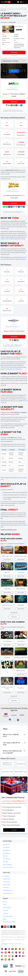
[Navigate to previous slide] (3, 764)
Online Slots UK (6, 876)
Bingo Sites (5, 856)
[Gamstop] (5, 966)
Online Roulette (6, 884)
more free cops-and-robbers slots (13, 369)
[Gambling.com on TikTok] (14, 927)
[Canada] (2, 952)
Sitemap (4, 919)
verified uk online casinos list (8, 367)
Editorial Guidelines (7, 907)
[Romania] (2, 959)
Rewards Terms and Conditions (9, 922)
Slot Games (21, 9)
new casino (19, 503)
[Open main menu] (2, 2)
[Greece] (13, 952)
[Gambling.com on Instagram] (11, 927)
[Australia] (6, 949)
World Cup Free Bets (7, 864)
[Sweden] (9, 959)
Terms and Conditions (7, 939)
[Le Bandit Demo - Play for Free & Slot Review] (2, 949)
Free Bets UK (6, 887)
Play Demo (14, 71)
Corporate (5, 913)
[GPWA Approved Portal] (20, 971)
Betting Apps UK (6, 853)
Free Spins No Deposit (7, 893)
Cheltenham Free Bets (8, 867)
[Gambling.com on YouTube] (5, 927)
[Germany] (9, 952)
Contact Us (5, 910)
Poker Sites (5, 861)
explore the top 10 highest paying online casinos (13, 239)
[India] (23, 952)
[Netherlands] (13, 956)
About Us (5, 902)
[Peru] (23, 956)
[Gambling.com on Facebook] (8, 927)
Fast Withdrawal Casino (8, 890)
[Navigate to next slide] (25, 764)
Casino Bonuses (6, 879)
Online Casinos (11, 9)
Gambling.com (3, 9)
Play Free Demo (7, 559)
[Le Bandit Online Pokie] (16, 956)
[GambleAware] (20, 966)
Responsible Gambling (7, 916)
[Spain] (6, 959)
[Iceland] (16, 952)
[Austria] (9, 949)
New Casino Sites (6, 858)
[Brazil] (20, 949)
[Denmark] (6, 952)
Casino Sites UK (6, 844)
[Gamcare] (11, 966)
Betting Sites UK (6, 850)
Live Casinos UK (6, 847)
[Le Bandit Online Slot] (23, 949)
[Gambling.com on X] (2, 927)
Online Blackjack (6, 881)
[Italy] (6, 956)
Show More (14, 617)
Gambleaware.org (16, 110)
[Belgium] (13, 949)
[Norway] (20, 956)
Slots (16, 9)
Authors (4, 904)
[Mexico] (9, 956)
